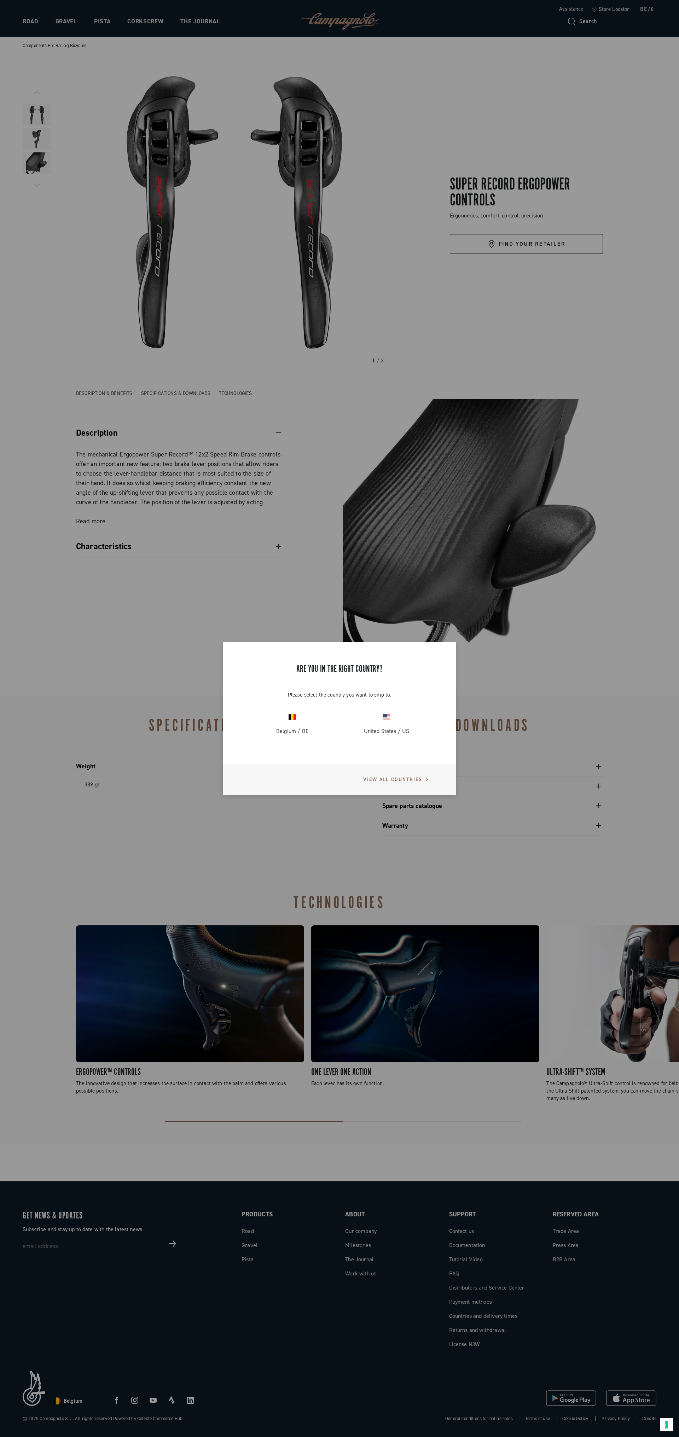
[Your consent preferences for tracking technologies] (666, 1424)
